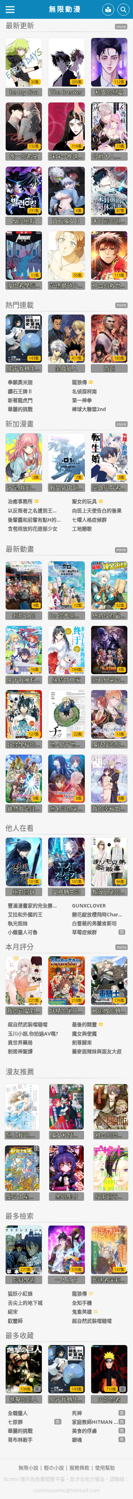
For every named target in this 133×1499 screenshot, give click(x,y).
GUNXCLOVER (89, 905)
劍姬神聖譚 (20, 1051)
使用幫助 (105, 1467)
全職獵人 (18, 1413)
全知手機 (82, 1302)
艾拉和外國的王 (25, 914)
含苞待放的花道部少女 (32, 528)
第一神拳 (82, 400)
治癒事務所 (21, 501)
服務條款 (79, 1467)
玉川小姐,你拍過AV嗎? (33, 1033)
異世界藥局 (20, 1042)
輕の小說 (54, 1467)
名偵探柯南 (84, 391)
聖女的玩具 (85, 501)
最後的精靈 (85, 1024)
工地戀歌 (82, 528)
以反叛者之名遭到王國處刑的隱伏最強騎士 (34, 510)
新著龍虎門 (20, 400)
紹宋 (13, 1311)
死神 (77, 1413)
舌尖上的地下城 (25, 1302)
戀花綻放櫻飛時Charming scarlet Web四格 (99, 914)
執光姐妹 (18, 923)
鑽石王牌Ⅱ (20, 391)
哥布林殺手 (20, 1439)
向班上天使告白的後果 (97, 510)
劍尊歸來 (82, 1042)
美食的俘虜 (84, 1430)
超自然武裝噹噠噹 (28, 1024)
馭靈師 (15, 1320)
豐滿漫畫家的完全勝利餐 (34, 905)
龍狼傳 (80, 382)
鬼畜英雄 (82, 1311)
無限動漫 (65, 9)
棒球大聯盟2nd (89, 409)
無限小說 (28, 1467)
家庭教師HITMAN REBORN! (95, 1422)
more (121, 26)
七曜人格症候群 (89, 519)
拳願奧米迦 (20, 382)
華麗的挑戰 (20, 409)
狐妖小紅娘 (20, 1293)
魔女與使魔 (84, 1033)
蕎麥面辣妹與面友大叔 (97, 1051)
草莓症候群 (84, 932)
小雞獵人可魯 (23, 932)
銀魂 (77, 1439)
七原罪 (15, 1422)
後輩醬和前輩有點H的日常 (34, 519)
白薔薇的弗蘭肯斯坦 (94, 923)
